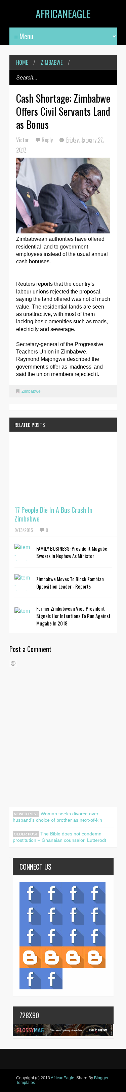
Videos (51, 893)
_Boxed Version (95, 957)
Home (22, 62)
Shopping (51, 935)
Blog (30, 893)
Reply (48, 140)
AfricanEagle (63, 13)
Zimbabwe (51, 62)
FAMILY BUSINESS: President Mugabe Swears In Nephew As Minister (71, 552)
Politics (30, 935)
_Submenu (73, 893)
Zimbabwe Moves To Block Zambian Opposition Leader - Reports (70, 582)
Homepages (95, 935)
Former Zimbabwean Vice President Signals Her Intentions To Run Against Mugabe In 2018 (73, 616)
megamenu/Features (95, 914)
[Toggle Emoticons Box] (13, 663)
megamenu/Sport (73, 935)
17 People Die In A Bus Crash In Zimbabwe (53, 514)
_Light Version (73, 957)
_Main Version (30, 957)
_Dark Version (51, 957)
